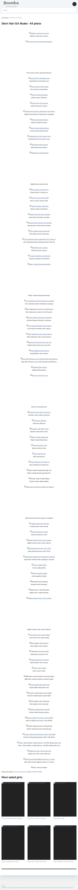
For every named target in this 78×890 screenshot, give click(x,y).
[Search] (74, 10)
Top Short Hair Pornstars (37, 818)
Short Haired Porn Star (10, 862)
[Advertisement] (39, 57)
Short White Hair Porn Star (64, 862)
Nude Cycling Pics (20, 772)
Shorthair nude (59, 818)
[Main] (14, 4)
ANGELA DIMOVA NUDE (34, 772)
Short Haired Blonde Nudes (12, 818)
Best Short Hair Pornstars (37, 862)
